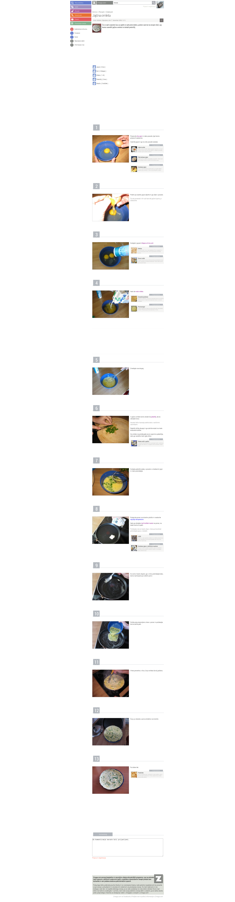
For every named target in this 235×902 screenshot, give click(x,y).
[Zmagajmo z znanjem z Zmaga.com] (94, 3)
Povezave (77, 33)
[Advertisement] (128, 49)
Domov (94, 12)
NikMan (99, 20)
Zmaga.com (101, 3)
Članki (76, 37)
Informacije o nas (79, 45)
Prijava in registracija (149, 6)
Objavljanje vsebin (79, 41)
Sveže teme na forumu (80, 29)
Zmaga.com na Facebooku (122, 896)
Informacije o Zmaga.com (154, 896)
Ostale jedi (109, 12)
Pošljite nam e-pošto (138, 896)
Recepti (101, 12)
